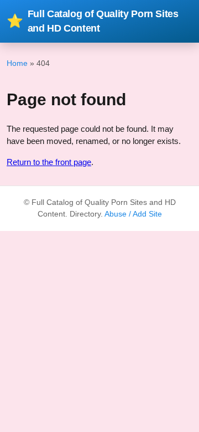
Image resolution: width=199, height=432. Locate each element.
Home (17, 63)
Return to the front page (49, 162)
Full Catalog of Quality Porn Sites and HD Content (93, 21)
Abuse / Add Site (133, 214)
